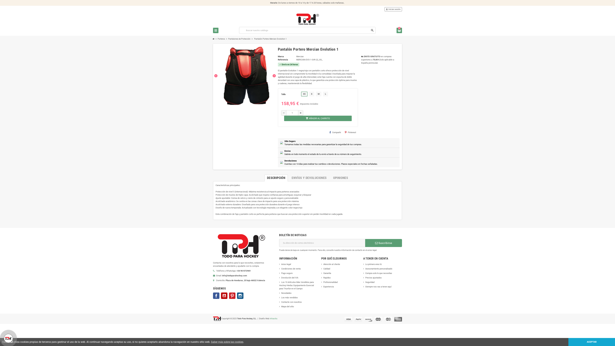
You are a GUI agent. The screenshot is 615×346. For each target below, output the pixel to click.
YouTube (224, 295)
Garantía (327, 273)
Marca (281, 56)
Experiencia (328, 286)
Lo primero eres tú (373, 264)
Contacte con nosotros (291, 302)
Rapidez (327, 277)
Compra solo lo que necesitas (378, 273)
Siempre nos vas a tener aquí (378, 286)
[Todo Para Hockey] (307, 19)
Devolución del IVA (289, 277)
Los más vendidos (289, 297)
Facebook (216, 295)
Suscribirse (385, 243)
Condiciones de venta (291, 269)
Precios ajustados (373, 277)
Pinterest (352, 132)
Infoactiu (273, 318)
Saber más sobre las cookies (227, 341)
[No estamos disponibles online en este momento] (8, 338)
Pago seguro (287, 273)
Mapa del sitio (287, 306)
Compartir (336, 132)
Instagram (240, 295)
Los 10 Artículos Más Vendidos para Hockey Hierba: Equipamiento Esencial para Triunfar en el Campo (296, 285)
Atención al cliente (331, 264)
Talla (283, 94)
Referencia (283, 59)
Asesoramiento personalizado (378, 269)
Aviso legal (286, 264)
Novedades (286, 293)
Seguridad (369, 282)
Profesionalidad (330, 282)
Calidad (326, 269)
